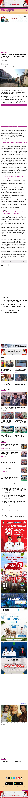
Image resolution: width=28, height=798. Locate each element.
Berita (6, 52)
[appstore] (9, 783)
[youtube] (19, 778)
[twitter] (9, 778)
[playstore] (18, 783)
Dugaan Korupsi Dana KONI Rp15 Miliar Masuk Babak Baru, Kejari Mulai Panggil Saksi (14, 509)
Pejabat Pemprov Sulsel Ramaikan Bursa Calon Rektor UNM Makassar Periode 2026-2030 (15, 515)
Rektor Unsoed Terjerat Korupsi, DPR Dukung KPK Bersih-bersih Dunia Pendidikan (9, 446)
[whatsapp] (12, 778)
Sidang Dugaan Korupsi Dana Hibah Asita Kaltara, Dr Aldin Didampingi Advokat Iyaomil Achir (15, 496)
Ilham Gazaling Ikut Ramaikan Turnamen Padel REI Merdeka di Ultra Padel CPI (20, 422)
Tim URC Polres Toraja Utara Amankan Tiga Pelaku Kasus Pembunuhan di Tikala (7, 370)
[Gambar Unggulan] (14, 78)
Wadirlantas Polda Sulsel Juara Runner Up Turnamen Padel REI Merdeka (13, 311)
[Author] (2, 63)
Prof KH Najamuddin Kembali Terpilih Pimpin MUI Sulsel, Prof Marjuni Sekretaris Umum (15, 301)
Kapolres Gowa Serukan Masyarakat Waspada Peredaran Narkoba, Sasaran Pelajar (6, 383)
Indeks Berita (14, 483)
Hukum (11, 265)
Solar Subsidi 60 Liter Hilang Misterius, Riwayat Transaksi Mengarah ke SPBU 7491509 (20, 370)
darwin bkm (6, 63)
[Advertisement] (14, 36)
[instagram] (16, 778)
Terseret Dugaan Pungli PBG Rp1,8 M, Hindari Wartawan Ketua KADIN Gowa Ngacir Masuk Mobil (20, 383)
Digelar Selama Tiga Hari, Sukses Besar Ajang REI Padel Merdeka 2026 (6, 421)
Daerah (6, 265)
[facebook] (7, 778)
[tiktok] (21, 778)
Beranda (2, 52)
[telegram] (14, 778)
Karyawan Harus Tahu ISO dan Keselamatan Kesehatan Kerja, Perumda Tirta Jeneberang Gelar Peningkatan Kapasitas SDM (14, 306)
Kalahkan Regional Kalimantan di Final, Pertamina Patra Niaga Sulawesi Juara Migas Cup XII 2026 (6, 436)
